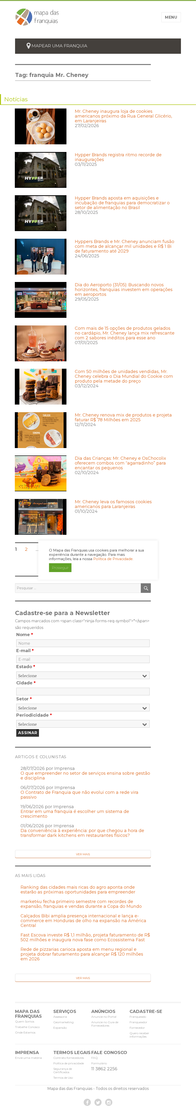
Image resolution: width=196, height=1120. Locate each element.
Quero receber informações (139, 1034)
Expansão (60, 1027)
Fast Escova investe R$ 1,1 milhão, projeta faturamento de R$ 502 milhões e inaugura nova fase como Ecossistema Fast (85, 937)
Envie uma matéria (28, 1058)
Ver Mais (83, 854)
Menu (171, 17)
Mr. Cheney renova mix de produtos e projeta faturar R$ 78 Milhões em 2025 (123, 417)
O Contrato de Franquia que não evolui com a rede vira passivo (79, 795)
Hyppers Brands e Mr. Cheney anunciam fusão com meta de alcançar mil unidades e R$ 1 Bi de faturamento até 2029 (124, 246)
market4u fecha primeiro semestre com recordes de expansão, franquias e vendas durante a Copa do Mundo (81, 904)
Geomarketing (63, 1022)
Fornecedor (137, 1027)
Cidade (26, 683)
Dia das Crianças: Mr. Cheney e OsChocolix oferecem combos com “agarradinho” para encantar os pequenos (120, 463)
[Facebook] (87, 1102)
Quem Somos (24, 1021)
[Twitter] (98, 1102)
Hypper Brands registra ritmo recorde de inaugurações (118, 157)
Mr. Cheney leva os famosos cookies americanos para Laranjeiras (113, 504)
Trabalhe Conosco (27, 1027)
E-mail (25, 650)
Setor (24, 699)
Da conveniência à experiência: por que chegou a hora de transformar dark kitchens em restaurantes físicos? (82, 833)
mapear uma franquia (59, 46)
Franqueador (138, 1022)
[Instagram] (108, 1102)
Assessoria (60, 1016)
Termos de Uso (63, 1077)
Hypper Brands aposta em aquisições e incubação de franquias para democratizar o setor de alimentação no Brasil (122, 203)
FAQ (94, 1058)
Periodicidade (34, 715)
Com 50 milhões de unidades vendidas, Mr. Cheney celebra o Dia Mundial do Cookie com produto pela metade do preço (124, 376)
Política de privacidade (68, 1063)
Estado (25, 666)
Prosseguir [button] (60, 567)
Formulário (99, 1063)
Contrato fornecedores (68, 1058)
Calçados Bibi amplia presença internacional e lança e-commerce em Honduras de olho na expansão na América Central (83, 920)
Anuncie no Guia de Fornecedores (104, 1023)
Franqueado (138, 1016)
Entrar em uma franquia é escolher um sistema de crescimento (75, 814)
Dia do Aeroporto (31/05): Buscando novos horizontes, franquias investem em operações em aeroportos (124, 289)
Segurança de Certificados (62, 1070)
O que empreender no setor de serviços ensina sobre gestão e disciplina (85, 776)
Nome (24, 634)
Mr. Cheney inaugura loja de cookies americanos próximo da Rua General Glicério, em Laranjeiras (123, 116)
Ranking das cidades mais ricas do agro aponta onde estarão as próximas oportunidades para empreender (78, 890)
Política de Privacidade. (113, 559)
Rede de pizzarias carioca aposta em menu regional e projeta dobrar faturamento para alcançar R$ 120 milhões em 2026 (82, 954)
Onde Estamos (25, 1032)
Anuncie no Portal (103, 1016)
